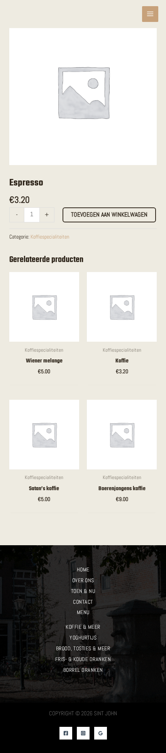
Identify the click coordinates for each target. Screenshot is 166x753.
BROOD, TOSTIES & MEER (83, 648)
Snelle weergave (44, 335)
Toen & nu (83, 591)
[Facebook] (65, 733)
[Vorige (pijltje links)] (13, 376)
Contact (83, 601)
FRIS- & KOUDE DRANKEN (83, 659)
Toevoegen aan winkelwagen (109, 215)
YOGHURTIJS (83, 637)
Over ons (83, 580)
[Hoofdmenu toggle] (150, 14)
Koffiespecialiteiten (49, 236)
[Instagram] (83, 733)
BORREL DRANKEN (83, 669)
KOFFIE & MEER (83, 626)
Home (83, 569)
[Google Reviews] (100, 733)
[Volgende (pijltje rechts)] (152, 376)
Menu (83, 612)
